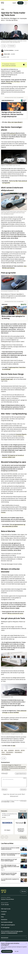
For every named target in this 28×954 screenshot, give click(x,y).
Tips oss (23, 891)
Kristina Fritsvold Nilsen (7, 899)
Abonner (20, 2)
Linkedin (3, 914)
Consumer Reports (21, 434)
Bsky (2, 917)
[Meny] (25, 2)
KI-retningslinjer (5, 927)
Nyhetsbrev (4, 919)
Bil (2, 750)
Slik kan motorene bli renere (15, 613)
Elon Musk (11, 750)
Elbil (3, 9)
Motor (22, 750)
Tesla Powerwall (6, 754)
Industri (17, 750)
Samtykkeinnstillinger (7, 922)
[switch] (24, 64)
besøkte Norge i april (7, 379)
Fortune (3, 512)
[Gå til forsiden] (2, 3)
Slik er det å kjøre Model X (15, 122)
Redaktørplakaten (12, 933)
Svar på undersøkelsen (7, 951)
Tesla (3, 752)
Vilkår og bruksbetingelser (8, 925)
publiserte (13, 133)
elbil (14, 745)
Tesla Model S (18, 752)
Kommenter (12, 45)
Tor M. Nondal (5, 904)
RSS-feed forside (5, 909)
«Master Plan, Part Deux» (13, 81)
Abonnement (4, 937)
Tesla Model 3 (9, 752)
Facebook (4, 911)
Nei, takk (16, 951)
